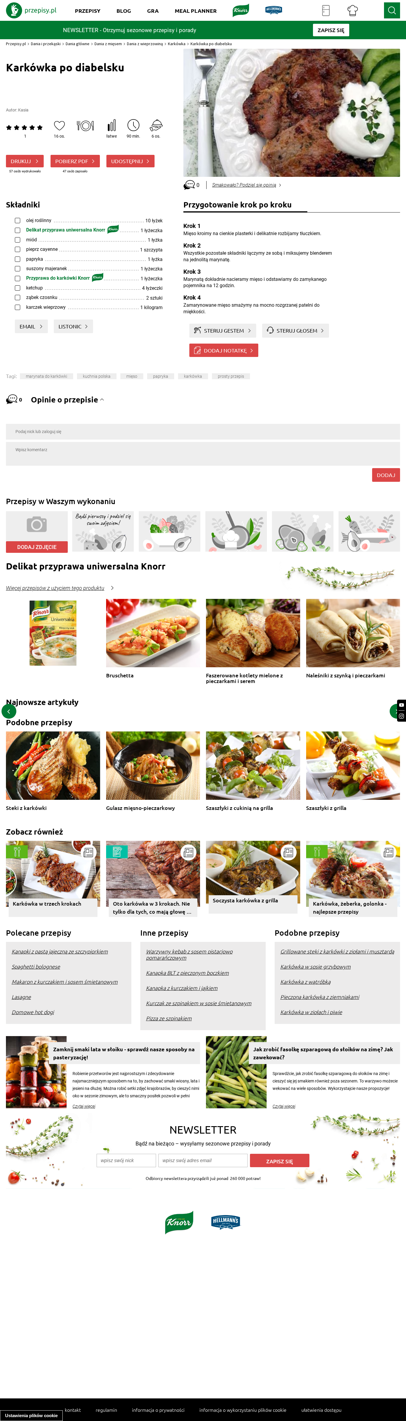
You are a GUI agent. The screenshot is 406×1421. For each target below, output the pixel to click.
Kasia (23, 110)
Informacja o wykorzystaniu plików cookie (243, 1409)
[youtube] (402, 705)
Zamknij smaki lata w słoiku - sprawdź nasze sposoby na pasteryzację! (124, 1053)
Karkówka (176, 43)
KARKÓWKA (193, 376)
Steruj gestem (224, 330)
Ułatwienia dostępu (321, 1409)
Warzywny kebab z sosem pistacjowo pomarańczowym (189, 954)
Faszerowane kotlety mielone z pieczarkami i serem (244, 678)
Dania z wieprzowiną (145, 43)
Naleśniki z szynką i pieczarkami (345, 675)
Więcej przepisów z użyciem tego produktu (55, 588)
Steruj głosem (297, 330)
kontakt (73, 1409)
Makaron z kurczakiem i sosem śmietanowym (65, 981)
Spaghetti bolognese (36, 966)
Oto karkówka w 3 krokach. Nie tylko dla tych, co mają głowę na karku (153, 908)
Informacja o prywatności (158, 1409)
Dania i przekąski (46, 43)
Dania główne (77, 43)
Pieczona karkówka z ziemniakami (319, 997)
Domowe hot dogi (33, 1012)
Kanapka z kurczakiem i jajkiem (182, 988)
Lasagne (21, 997)
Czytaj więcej (84, 1106)
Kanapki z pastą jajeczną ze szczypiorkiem (60, 951)
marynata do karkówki (46, 376)
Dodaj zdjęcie (36, 547)
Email (28, 326)
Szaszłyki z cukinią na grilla (239, 808)
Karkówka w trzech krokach (47, 903)
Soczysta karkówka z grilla (245, 900)
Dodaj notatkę (225, 350)
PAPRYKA (160, 376)
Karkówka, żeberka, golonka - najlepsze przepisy (350, 907)
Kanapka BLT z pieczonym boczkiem (187, 973)
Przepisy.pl (16, 43)
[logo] (31, 10)
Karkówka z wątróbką (305, 981)
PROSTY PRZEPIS (231, 376)
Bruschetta (120, 675)
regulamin (106, 1409)
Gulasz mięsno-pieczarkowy (140, 808)
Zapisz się (279, 1161)
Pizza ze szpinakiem (169, 1018)
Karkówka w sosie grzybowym (315, 966)
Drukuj (21, 161)
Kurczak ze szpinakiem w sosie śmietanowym (198, 1003)
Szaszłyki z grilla (326, 808)
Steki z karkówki (26, 808)
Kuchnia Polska (97, 376)
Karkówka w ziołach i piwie (311, 1012)
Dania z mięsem (108, 43)
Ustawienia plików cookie (31, 1415)
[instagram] (402, 716)
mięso (131, 376)
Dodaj (386, 475)
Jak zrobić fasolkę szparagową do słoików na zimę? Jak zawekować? (323, 1053)
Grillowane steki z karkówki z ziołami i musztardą (337, 951)
